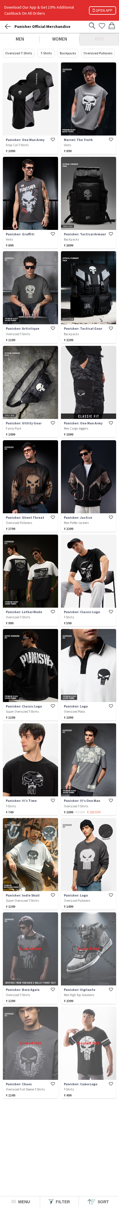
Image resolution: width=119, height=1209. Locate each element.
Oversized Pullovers (97, 53)
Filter (62, 1202)
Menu (23, 1202)
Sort (102, 1202)
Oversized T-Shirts (18, 53)
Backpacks (68, 53)
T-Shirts (46, 53)
